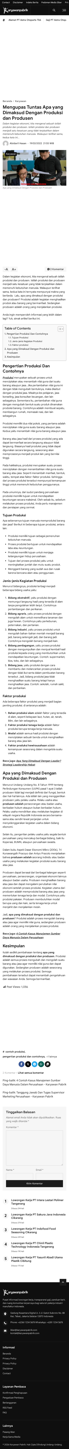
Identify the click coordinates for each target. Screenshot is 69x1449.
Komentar (12, 1127)
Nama (10, 1169)
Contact (6, 2)
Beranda (7, 1353)
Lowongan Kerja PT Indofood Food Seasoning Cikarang (33, 1230)
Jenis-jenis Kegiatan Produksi (27, 341)
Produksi (8, 377)
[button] (48, 1064)
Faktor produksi (20, 345)
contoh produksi (15, 1051)
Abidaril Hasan (18, 143)
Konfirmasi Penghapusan (15, 1392)
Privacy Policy (9, 1358)
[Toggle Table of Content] (59, 329)
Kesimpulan (13, 356)
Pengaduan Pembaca (13, 1397)
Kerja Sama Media (11, 1436)
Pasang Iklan (9, 1432)
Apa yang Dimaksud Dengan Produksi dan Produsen (30, 350)
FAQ (5, 1412)
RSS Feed (7, 1407)
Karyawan (11, 154)
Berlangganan (9, 1402)
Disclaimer (18, 2)
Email (39, 1169)
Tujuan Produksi (20, 337)
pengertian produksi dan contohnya (24, 1056)
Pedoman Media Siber (51, 2)
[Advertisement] (34, 61)
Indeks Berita (32, 2)
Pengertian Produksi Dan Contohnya (27, 333)
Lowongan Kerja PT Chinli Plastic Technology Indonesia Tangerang (32, 1245)
